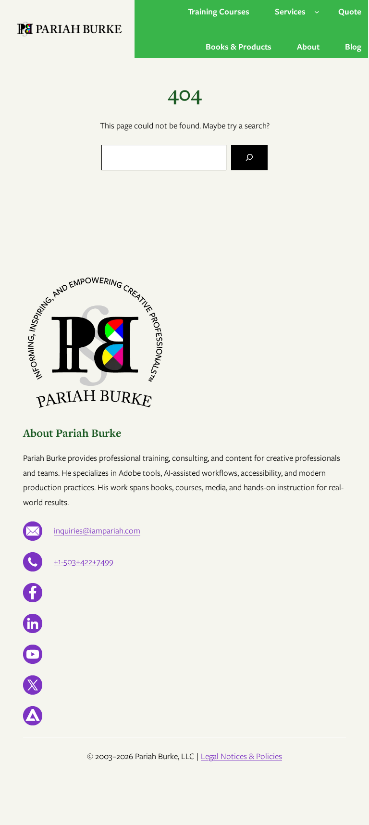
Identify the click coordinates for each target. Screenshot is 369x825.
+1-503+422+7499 (83, 561)
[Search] (249, 157)
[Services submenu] (317, 11)
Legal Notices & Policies (241, 756)
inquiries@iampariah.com (97, 530)
